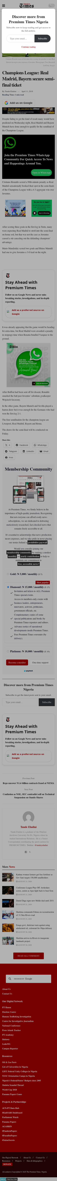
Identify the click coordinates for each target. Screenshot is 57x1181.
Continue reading (28, 46)
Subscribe (42, 38)
